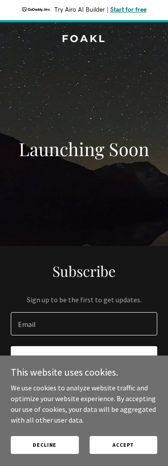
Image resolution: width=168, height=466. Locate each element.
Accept (123, 444)
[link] (84, 39)
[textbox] (84, 323)
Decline (44, 444)
